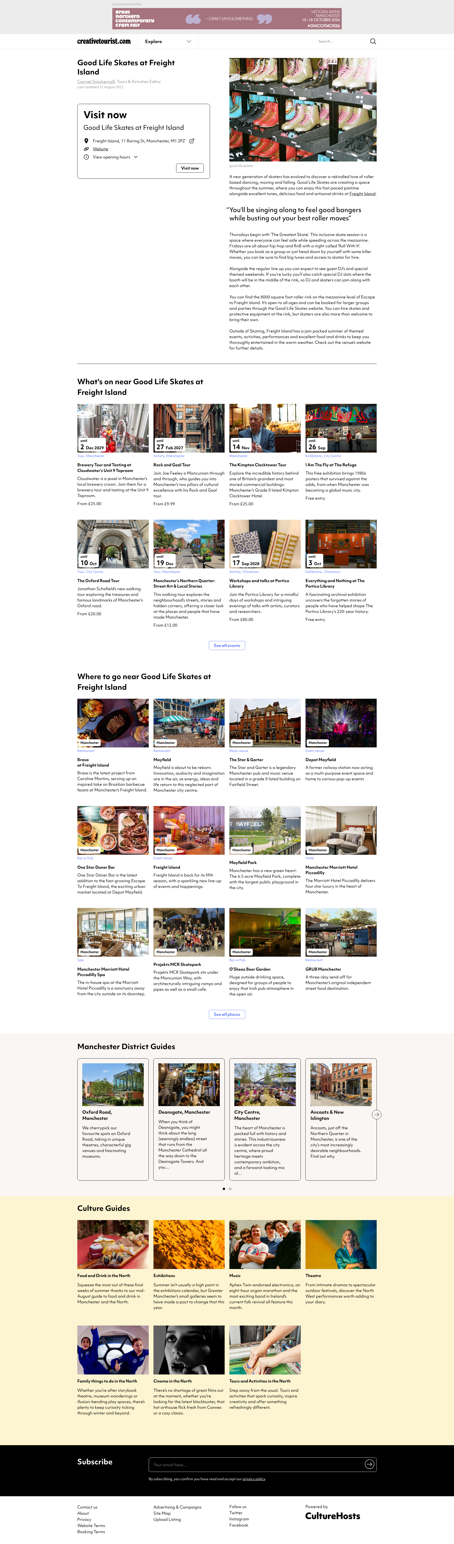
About (83, 1513)
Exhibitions (164, 1275)
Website (100, 149)
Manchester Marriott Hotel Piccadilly (332, 869)
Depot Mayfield (321, 759)
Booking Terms (91, 1531)
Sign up (370, 1464)
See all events (227, 645)
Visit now (190, 168)
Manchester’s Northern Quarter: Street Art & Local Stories (184, 583)
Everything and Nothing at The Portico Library (335, 583)
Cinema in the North (172, 1381)
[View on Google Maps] (192, 141)
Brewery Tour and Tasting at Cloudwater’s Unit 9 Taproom (105, 467)
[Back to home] (104, 42)
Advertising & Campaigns (177, 1507)
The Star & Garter (246, 759)
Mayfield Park (243, 862)
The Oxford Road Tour (98, 580)
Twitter (236, 1513)
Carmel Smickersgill (96, 81)
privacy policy (254, 1479)
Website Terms (91, 1525)
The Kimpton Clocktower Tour (257, 464)
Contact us (87, 1507)
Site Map (162, 1513)
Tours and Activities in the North (260, 1381)
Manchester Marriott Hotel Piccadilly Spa (103, 971)
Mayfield (162, 759)
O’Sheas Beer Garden (250, 969)
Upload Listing (167, 1519)
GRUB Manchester (323, 969)
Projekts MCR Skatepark (177, 964)
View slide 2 (230, 1189)
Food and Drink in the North (103, 1275)
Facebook (238, 1525)
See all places (227, 1014)
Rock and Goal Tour (172, 464)
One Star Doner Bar (96, 867)
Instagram (239, 1519)
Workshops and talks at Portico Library (259, 583)
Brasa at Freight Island (93, 762)
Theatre (313, 1275)
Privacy (84, 1519)
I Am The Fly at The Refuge (331, 464)
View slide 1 (224, 1189)
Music (235, 1275)
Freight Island (362, 193)
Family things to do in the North (107, 1381)
